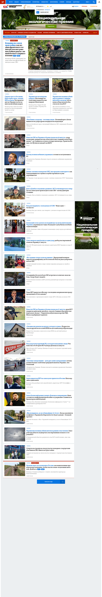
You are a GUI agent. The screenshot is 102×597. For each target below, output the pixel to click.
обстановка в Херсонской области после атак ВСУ (62, 100)
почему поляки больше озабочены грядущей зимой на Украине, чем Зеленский (49, 362)
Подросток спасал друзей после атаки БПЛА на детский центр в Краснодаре (49, 327)
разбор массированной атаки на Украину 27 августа (48, 241)
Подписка (93, 6)
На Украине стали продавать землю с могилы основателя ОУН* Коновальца (49, 178)
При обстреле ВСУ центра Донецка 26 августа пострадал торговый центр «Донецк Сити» (48, 349)
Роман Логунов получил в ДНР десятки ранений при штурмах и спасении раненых (49, 280)
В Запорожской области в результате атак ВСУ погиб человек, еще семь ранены (48, 438)
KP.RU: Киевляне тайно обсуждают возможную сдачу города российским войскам (48, 230)
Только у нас (77, 32)
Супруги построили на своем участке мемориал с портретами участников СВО (49, 453)
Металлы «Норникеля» (49, 32)
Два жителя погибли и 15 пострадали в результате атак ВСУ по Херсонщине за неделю (62, 108)
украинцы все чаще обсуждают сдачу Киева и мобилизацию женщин (49, 224)
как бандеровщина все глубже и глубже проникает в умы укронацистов (49, 173)
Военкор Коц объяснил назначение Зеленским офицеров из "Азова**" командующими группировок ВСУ (48, 402)
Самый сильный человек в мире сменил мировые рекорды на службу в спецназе (48, 264)
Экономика (54, 2)
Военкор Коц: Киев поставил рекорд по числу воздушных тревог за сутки (13, 108)
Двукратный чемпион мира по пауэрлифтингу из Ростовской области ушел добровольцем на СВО (49, 259)
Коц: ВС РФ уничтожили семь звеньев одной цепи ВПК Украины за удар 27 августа (49, 246)
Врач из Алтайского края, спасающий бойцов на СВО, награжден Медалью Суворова (49, 125)
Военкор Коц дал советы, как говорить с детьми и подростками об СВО (48, 210)
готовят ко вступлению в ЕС (48, 155)
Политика (36, 2)
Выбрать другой (44, 12)
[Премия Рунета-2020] (27, 6)
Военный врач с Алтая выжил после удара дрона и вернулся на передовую (48, 120)
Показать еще (48, 481)
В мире (62, 2)
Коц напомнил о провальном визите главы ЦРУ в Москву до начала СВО (48, 297)
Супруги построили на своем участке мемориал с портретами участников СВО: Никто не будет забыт (48, 449)
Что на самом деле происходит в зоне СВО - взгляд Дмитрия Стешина (49, 190)
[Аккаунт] (99, 2)
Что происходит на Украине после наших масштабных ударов (14, 100)
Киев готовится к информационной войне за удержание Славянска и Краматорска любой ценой (49, 397)
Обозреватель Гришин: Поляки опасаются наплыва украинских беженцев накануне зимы (49, 368)
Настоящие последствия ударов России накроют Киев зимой (38, 99)
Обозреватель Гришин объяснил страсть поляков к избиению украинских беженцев (49, 160)
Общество (44, 2)
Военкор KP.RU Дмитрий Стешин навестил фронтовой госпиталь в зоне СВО (15, 60)
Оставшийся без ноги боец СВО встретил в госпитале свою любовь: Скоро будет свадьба (48, 276)
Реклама (84, 6)
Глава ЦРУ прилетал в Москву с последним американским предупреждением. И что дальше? (49, 293)
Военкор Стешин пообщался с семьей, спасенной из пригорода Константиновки (45, 472)
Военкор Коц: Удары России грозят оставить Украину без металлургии (37, 106)
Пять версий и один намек (49, 379)
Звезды (68, 2)
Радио (76, 6)
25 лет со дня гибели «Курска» (65, 32)
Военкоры (85, 32)
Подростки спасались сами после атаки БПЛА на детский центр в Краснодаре (46, 331)
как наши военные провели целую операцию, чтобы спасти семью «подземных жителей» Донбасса (48, 467)
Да (37, 12)
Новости (13, 32)
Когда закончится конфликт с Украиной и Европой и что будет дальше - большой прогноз (49, 415)
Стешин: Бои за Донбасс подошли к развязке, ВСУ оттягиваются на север (49, 195)
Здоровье (76, 2)
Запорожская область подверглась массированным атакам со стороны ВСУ (49, 432)
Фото (11, 2)
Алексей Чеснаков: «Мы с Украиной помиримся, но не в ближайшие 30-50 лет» (49, 420)
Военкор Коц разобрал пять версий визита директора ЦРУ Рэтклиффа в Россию (48, 383)
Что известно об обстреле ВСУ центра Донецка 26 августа (48, 344)
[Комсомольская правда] (12, 6)
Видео (17, 2)
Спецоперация (26, 2)
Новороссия (31, 37)
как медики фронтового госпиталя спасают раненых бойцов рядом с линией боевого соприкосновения (15, 49)
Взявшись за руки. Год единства (27, 32)
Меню (3, 2)
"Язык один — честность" (45, 207)
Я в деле (40, 32)
